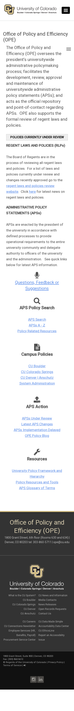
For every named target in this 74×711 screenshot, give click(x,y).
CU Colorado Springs (37, 372)
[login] (24, 665)
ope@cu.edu (61, 542)
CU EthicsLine (46, 630)
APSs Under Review (37, 418)
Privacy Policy (55, 662)
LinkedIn (40, 679)
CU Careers (29, 621)
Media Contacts (47, 600)
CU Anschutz (28, 613)
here (32, 191)
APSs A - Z (37, 325)
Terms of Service (12, 665)
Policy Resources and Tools (37, 482)
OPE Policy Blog (37, 436)
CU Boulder (37, 366)
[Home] (30, 14)
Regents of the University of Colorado (26, 662)
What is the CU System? (22, 595)
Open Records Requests (52, 609)
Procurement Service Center (19, 639)
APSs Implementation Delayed (37, 430)
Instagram (33, 679)
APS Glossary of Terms (37, 488)
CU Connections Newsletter (20, 626)
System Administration (37, 383)
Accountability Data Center (53, 626)
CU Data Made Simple (50, 621)
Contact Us (44, 613)
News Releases (47, 604)
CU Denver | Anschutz (37, 377)
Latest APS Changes (37, 424)
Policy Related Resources (37, 331)
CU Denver (30, 609)
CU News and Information (52, 595)
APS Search (37, 319)
